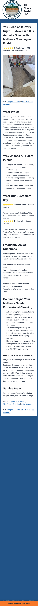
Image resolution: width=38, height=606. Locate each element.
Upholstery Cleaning (18, 401)
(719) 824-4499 (13, 102)
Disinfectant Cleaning (11, 404)
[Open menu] (34, 9)
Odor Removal (26, 404)
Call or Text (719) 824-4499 (19, 603)
